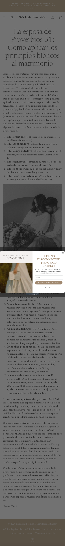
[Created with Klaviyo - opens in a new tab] (32, 294)
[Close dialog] (63, 253)
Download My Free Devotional (48, 283)
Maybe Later (48, 287)
